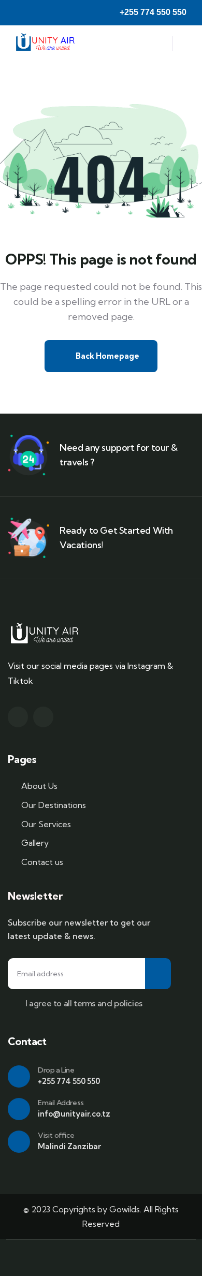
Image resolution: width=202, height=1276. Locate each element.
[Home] (45, 44)
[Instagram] (18, 717)
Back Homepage (106, 356)
